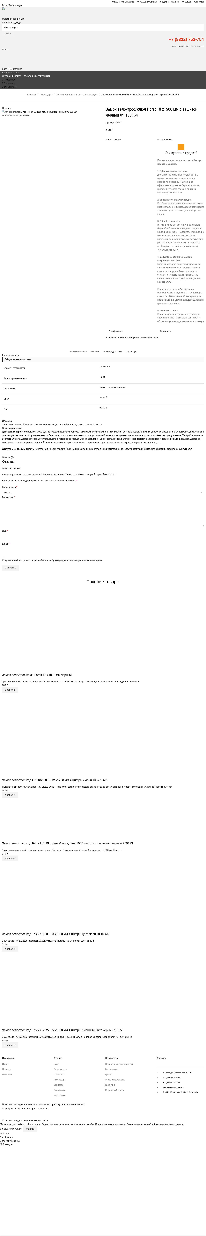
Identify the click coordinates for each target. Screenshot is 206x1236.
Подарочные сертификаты (119, 1064)
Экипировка (60, 1090)
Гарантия (110, 1085)
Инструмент (60, 1095)
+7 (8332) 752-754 (186, 39)
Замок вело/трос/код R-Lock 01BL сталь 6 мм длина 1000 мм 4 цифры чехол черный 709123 (67, 843)
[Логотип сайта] (9, 12)
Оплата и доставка (115, 1080)
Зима (56, 1064)
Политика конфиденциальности (18, 1104)
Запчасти (58, 1085)
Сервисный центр (114, 1090)
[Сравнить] (5, 669)
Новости (6, 1069)
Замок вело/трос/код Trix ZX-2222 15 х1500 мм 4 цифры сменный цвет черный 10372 (62, 1030)
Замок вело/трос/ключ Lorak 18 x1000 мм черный (37, 675)
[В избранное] (20, 669)
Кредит (108, 1074)
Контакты (7, 1074)
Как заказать (111, 1069)
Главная (31, 94)
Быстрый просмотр (13, 669)
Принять (30, 1129)
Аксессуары (46, 94)
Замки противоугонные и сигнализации (76, 94)
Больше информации (11, 1129)
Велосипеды (60, 1069)
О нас (5, 1064)
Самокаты (59, 1074)
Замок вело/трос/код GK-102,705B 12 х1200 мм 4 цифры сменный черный (54, 780)
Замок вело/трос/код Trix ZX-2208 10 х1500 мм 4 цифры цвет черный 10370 (55, 934)
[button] (10, 690)
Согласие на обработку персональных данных (60, 1104)
